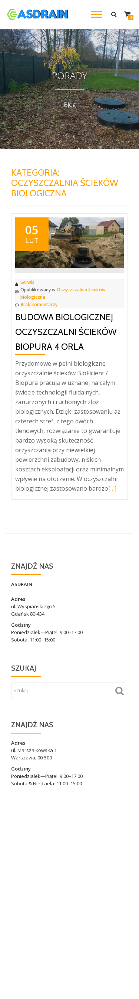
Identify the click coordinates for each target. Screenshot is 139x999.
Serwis (27, 282)
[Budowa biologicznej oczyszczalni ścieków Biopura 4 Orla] (69, 241)
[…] (112, 488)
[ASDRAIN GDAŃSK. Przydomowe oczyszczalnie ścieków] (39, 14)
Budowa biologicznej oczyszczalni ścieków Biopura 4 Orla (66, 332)
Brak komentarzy (39, 304)
